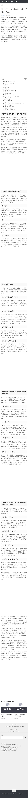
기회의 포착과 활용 (8, 105)
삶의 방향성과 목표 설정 (9, 106)
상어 (6, 86)
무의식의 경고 (7, 99)
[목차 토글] (24, 79)
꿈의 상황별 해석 (6, 88)
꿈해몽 (2, 5)
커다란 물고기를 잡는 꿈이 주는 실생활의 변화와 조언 (13, 103)
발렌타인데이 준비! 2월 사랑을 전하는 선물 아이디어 (11, 746)
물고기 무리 (7, 87)
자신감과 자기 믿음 (8, 108)
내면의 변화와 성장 (8, 100)
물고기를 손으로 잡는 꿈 (9, 94)
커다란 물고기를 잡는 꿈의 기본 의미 (10, 81)
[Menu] (26, 1)
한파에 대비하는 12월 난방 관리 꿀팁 (8, 750)
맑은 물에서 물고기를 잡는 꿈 (10, 90)
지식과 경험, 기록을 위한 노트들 (9, 1)
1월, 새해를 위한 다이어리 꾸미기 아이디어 (9, 747)
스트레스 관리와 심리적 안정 (10, 109)
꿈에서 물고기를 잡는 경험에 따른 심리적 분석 (12, 96)
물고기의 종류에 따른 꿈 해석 (8, 83)
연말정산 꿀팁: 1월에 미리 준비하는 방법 (9, 749)
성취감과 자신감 (8, 97)
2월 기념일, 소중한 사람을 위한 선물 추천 (9, 744)
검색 (2, 735)
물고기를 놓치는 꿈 (8, 93)
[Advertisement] (14, 61)
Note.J (3, 15)
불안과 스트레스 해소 (9, 102)
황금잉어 (6, 84)
